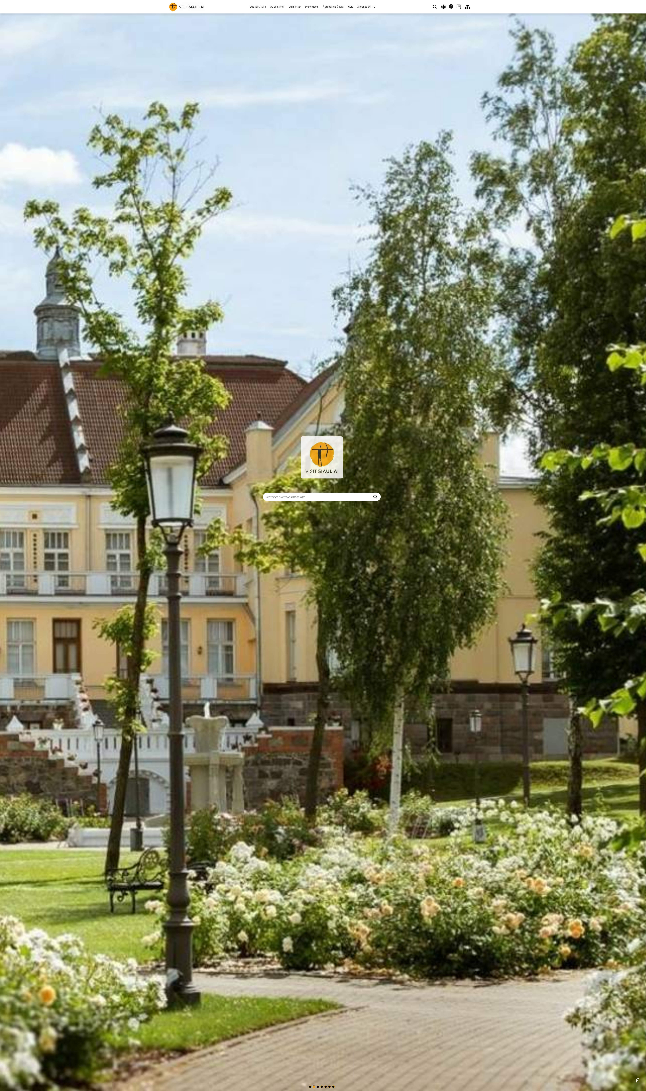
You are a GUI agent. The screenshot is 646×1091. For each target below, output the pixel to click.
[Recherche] (435, 7)
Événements (311, 6)
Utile (350, 6)
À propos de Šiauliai (333, 6)
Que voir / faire (257, 6)
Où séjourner (277, 6)
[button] (310, 1086)
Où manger (295, 6)
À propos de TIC (366, 6)
